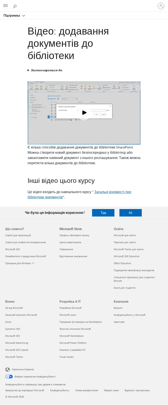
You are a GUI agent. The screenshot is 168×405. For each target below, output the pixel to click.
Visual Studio (67, 356)
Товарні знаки (111, 390)
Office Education (122, 263)
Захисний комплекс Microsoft (21, 314)
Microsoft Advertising (16, 342)
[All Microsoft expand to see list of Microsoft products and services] (5, 6)
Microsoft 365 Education (127, 256)
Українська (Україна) (23, 369)
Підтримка (12, 15)
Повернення (66, 249)
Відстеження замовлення (73, 256)
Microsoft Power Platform (73, 342)
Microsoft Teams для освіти (129, 249)
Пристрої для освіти (125, 242)
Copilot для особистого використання (25, 242)
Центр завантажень (70, 242)
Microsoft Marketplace (72, 335)
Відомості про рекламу (137, 390)
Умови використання (86, 390)
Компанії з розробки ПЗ (72, 349)
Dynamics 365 (12, 328)
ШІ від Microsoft (14, 307)
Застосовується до (46, 70)
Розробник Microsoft (71, 307)
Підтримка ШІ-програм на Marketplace (81, 321)
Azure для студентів (124, 287)
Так (103, 212)
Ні (130, 212)
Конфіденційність (59, 390)
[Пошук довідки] (15, 5)
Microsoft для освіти (125, 235)
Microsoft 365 (12, 249)
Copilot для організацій (18, 235)
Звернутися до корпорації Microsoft (24, 390)
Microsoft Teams (14, 356)
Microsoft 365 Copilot (16, 349)
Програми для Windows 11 (19, 263)
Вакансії (118, 307)
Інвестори (119, 321)
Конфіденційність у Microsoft (129, 314)
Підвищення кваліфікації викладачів (134, 270)
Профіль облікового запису (74, 235)
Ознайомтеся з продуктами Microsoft (25, 256)
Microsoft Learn (68, 314)
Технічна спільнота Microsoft (75, 328)
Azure (8, 321)
